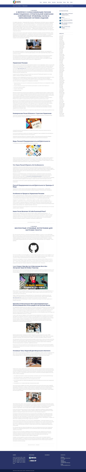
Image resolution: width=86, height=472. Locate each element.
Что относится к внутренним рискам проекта (34, 176)
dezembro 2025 (61, 43)
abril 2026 (61, 39)
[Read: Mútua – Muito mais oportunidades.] (60, 20)
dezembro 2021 (61, 92)
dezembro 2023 (61, 67)
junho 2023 (61, 74)
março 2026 (61, 40)
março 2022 (61, 88)
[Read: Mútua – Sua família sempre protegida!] (60, 27)
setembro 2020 (61, 106)
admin (39, 222)
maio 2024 (61, 61)
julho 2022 (61, 85)
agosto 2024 (61, 59)
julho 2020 (61, 108)
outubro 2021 (61, 94)
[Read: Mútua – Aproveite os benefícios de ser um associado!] (60, 23)
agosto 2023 (61, 71)
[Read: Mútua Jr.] (60, 18)
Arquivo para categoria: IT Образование (20, 5)
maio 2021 (61, 98)
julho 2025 (61, 49)
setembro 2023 (61, 70)
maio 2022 (61, 87)
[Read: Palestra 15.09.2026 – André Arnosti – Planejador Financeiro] (60, 14)
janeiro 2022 (61, 91)
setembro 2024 (61, 58)
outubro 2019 (61, 114)
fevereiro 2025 (61, 54)
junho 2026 (61, 38)
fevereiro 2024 (61, 65)
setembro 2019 (61, 115)
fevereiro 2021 (61, 101)
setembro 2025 (61, 46)
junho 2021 (61, 97)
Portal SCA (24, 470)
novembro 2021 (61, 93)
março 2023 (61, 77)
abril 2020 (61, 112)
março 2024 (61, 64)
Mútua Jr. (63, 17)
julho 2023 (61, 72)
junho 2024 (61, 60)
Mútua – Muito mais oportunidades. (67, 20)
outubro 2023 (61, 69)
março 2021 (61, 99)
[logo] (17, 2)
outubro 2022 (61, 81)
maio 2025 (61, 51)
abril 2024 (61, 62)
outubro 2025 (61, 45)
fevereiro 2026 (61, 42)
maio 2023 (61, 75)
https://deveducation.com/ (22, 68)
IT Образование (33, 10)
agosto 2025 (61, 48)
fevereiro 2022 (61, 90)
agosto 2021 (61, 96)
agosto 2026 (61, 35)
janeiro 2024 (61, 66)
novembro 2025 (61, 44)
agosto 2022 (61, 83)
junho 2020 (61, 109)
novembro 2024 (61, 55)
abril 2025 (61, 53)
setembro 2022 (61, 82)
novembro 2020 (61, 104)
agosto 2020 (61, 107)
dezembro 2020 (61, 103)
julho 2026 (61, 37)
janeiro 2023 (61, 78)
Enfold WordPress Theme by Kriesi (30, 470)
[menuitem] (40, 2)
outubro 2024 (61, 56)
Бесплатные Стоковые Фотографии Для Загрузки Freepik (34, 229)
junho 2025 (61, 50)
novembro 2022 (61, 80)
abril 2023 (61, 76)
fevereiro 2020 (61, 113)
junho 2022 (61, 86)
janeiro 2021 (61, 102)
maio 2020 (61, 111)
